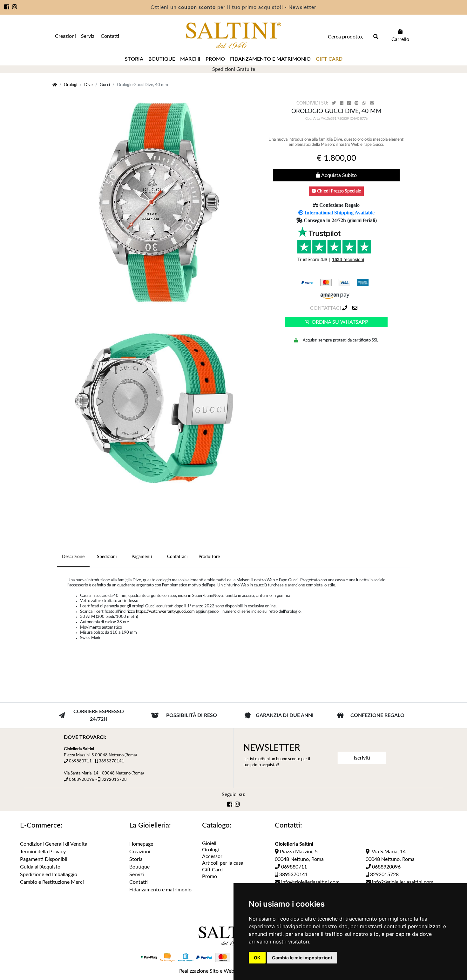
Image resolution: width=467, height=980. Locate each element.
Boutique (161, 59)
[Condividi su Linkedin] (349, 103)
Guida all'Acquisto (40, 866)
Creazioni (65, 36)
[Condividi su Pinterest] (357, 103)
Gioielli (210, 843)
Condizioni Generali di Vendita (53, 844)
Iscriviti (362, 757)
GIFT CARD (329, 59)
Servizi (88, 36)
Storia (134, 59)
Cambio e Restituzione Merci (52, 882)
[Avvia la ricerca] (375, 37)
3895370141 (111, 761)
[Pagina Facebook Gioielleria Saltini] (7, 8)
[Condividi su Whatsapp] (364, 103)
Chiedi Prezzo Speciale (338, 191)
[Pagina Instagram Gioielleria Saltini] (14, 8)
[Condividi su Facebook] (342, 103)
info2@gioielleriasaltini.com (402, 882)
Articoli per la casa (222, 863)
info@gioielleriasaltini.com (310, 882)
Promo (215, 59)
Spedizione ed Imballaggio (48, 874)
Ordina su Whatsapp (340, 322)
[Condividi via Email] (372, 103)
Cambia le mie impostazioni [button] (302, 957)
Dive (88, 85)
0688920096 (81, 779)
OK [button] (257, 957)
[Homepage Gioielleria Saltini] (54, 85)
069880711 (80, 761)
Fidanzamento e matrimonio (270, 59)
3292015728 (114, 779)
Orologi (70, 85)
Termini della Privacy (43, 851)
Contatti (110, 36)
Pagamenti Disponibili (44, 859)
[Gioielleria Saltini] (233, 35)
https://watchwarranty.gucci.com (165, 611)
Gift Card (212, 869)
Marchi (190, 59)
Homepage (141, 844)
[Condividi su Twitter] (334, 103)
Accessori (213, 856)
